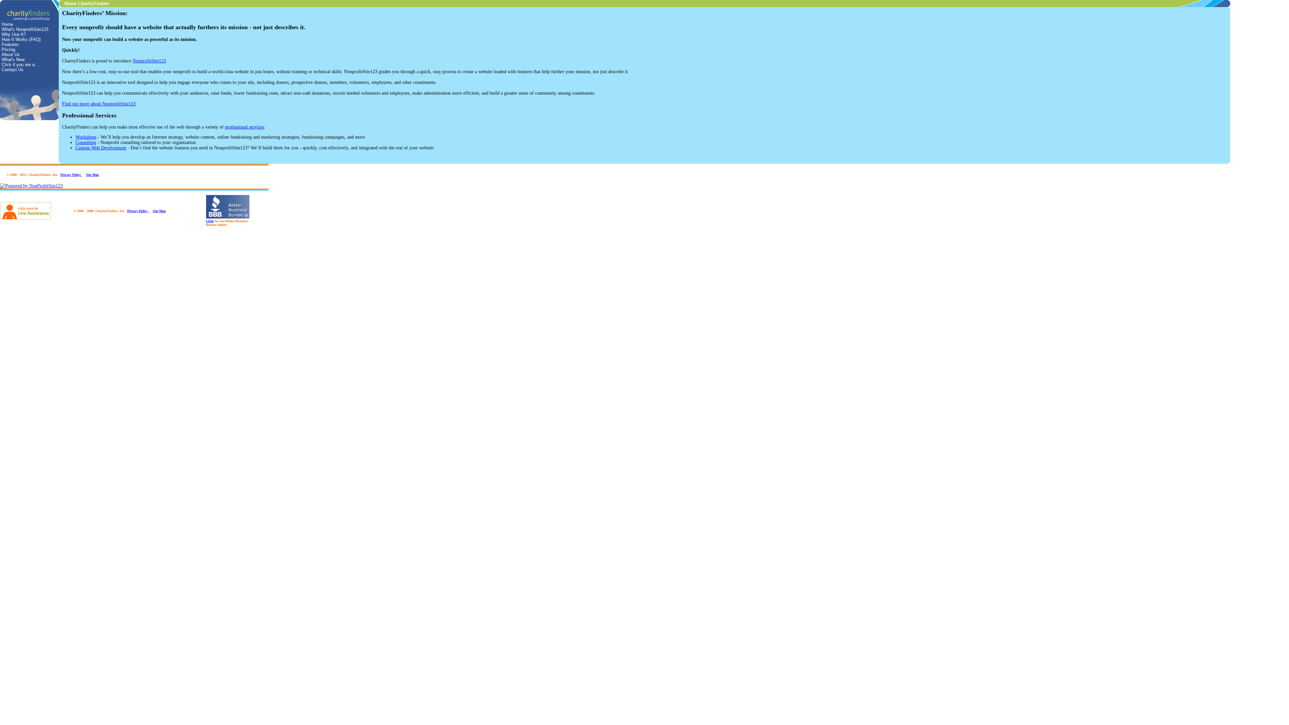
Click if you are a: (19, 64)
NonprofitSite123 (149, 60)
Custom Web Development (101, 147)
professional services (244, 127)
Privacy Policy (71, 175)
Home (7, 24)
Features (10, 44)
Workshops (86, 137)
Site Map (92, 175)
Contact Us (12, 69)
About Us (11, 54)
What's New (13, 59)
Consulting (86, 142)
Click (210, 221)
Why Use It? (14, 34)
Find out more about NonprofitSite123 (99, 103)
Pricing (8, 49)
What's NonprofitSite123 (25, 29)
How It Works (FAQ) (21, 39)
